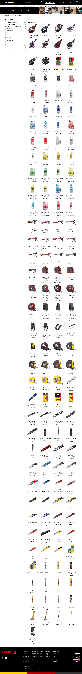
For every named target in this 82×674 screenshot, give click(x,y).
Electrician (10, 30)
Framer (9, 32)
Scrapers (9, 48)
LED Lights (9, 49)
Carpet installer (11, 24)
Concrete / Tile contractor (14, 26)
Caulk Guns (10, 42)
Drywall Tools (25, 659)
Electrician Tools (26, 661)
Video (56, 6)
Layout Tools (25, 658)
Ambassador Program (57, 654)
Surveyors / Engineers (36, 664)
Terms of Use (55, 659)
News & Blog (55, 658)
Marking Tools (10, 40)
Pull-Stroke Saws (26, 666)
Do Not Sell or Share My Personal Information (61, 663)
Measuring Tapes (11, 44)
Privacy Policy (55, 661)
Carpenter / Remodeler (13, 22)
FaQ (47, 653)
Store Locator (50, 2)
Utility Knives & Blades (12, 46)
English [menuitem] (77, 2)
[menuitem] (77, 3)
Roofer (9, 34)
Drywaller (9, 28)
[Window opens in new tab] (70, 2)
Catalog (62, 6)
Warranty (60, 2)
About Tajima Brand (46, 6)
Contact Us (65, 2)
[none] (77, 3)
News (68, 6)
